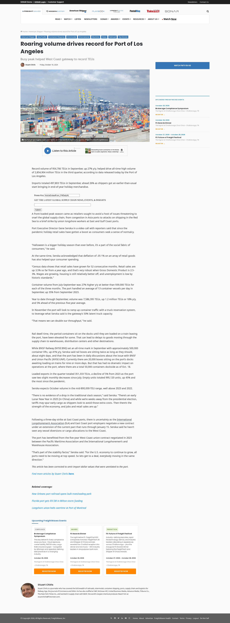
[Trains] (153, 11)
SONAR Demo (26, 2)
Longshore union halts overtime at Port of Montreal (59, 507)
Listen (78, 19)
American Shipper (36, 31)
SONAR (103, 19)
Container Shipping (56, 37)
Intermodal (71, 37)
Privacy (189, 618)
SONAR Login (40, 2)
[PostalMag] (135, 11)
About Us (152, 19)
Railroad (112, 37)
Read (57, 19)
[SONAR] (171, 11)
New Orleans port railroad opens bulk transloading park (61, 493)
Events (125, 19)
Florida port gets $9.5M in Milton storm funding (57, 500)
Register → (160, 114)
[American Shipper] (78, 11)
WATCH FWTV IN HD (182, 65)
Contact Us (204, 2)
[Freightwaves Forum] (116, 11)
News (104, 37)
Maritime (95, 37)
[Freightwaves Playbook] (98, 11)
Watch (67, 19)
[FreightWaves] (31, 11)
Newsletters (192, 2)
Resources (138, 19)
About (141, 618)
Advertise (149, 618)
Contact (175, 618)
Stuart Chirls (30, 65)
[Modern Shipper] (55, 11)
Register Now (49, 571)
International (84, 37)
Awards (115, 19)
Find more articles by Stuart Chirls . (53, 473)
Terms (182, 618)
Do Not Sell (204, 618)
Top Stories (123, 37)
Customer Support (56, 2)
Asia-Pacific (42, 37)
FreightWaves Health (162, 618)
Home (24, 31)
